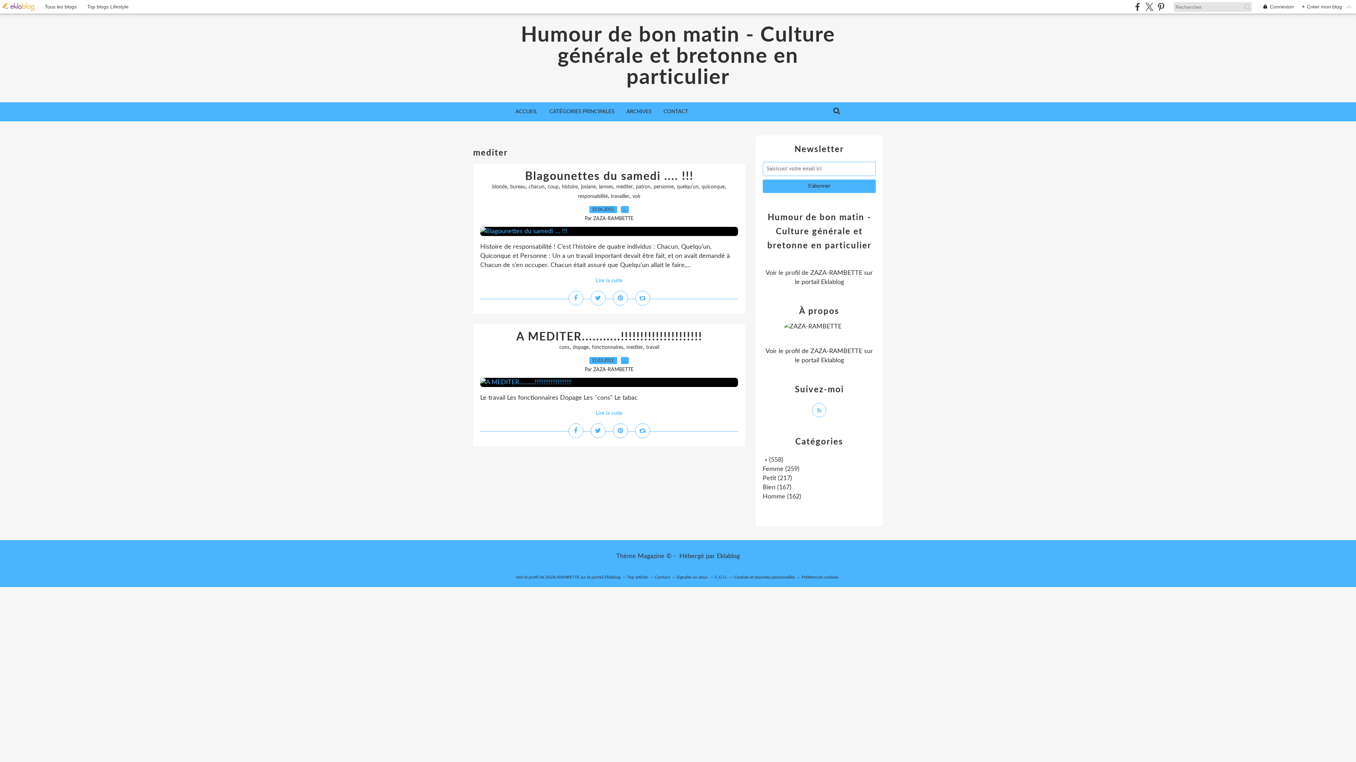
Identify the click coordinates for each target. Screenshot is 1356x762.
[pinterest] (1160, 7)
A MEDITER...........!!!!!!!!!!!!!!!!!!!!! (609, 337)
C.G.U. (721, 577)
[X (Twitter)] (1149, 7)
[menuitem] (526, 111)
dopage (581, 347)
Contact (676, 111)
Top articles (637, 577)
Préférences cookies (820, 577)
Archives (639, 111)
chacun (537, 187)
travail (652, 347)
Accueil (526, 111)
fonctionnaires (607, 347)
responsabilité (593, 196)
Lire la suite (609, 280)
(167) (777, 487)
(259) (781, 469)
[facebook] (1137, 7)
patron (643, 187)
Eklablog (728, 556)
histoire (570, 187)
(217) (777, 478)
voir (636, 196)
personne (664, 187)
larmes (606, 187)
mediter (634, 347)
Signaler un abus (692, 577)
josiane (588, 187)
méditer (624, 187)
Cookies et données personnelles (764, 577)
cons (564, 347)
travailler (620, 196)
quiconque (713, 187)
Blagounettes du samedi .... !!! (609, 176)
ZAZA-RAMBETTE (836, 273)
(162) (782, 497)
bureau (517, 187)
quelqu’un (687, 187)
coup (553, 187)
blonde (499, 187)
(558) (773, 460)
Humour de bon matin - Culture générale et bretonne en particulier (678, 56)
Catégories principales (581, 111)
